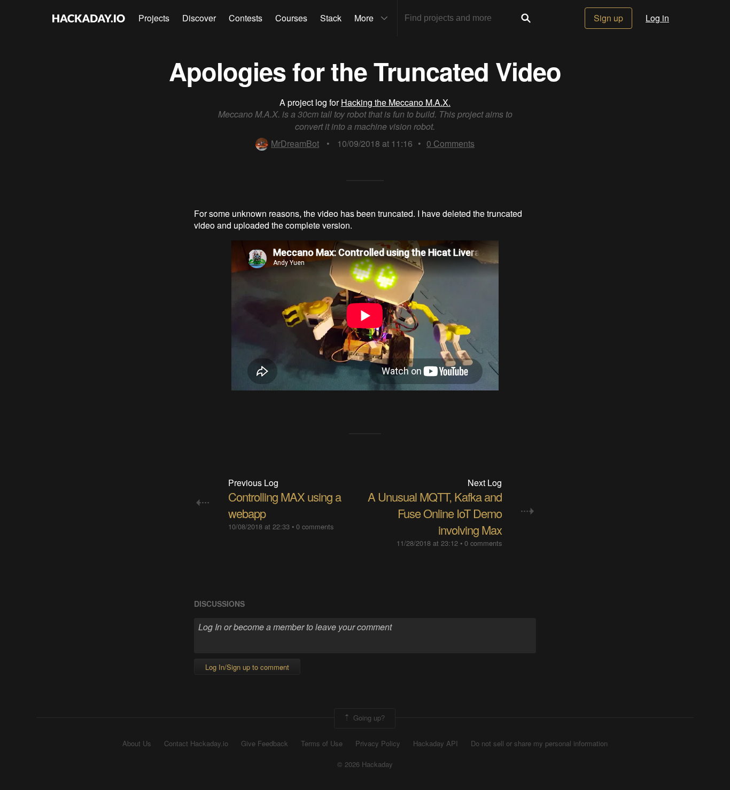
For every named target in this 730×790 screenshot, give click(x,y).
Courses (291, 18)
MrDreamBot (295, 143)
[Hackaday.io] (88, 18)
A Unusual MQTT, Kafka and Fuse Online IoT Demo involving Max (435, 513)
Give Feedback (264, 743)
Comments (450, 143)
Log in (657, 18)
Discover (199, 18)
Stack (330, 18)
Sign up (608, 18)
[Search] (526, 18)
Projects (153, 18)
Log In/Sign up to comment (247, 667)
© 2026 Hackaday (365, 764)
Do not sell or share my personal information (539, 743)
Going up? (368, 717)
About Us (136, 743)
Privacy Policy (377, 743)
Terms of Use (322, 743)
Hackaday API (435, 743)
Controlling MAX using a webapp (284, 504)
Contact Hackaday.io (196, 743)
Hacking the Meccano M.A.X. (396, 102)
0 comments (314, 526)
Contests (245, 18)
